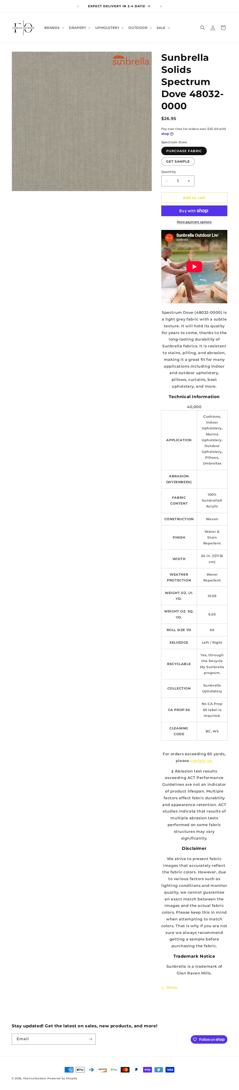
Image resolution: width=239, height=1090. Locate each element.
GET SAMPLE (178, 161)
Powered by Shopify (62, 1078)
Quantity (168, 172)
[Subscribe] (90, 1039)
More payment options (194, 222)
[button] (54, 28)
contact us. (201, 761)
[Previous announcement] (78, 6)
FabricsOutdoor (35, 1078)
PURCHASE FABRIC (184, 151)
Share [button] (172, 987)
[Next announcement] (161, 6)
